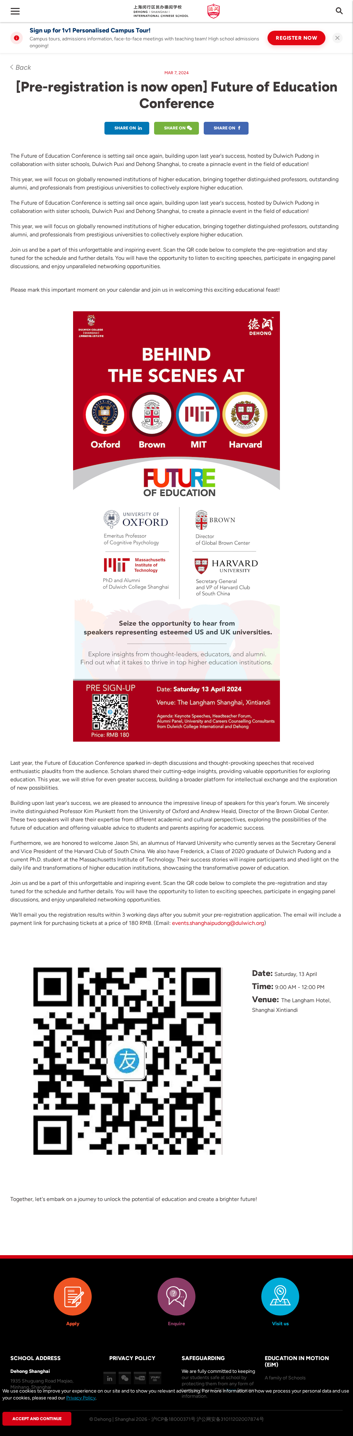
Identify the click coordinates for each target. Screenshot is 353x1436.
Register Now (296, 38)
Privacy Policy (80, 1398)
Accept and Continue (37, 1418)
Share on (125, 128)
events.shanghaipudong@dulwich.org (218, 923)
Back (23, 67)
